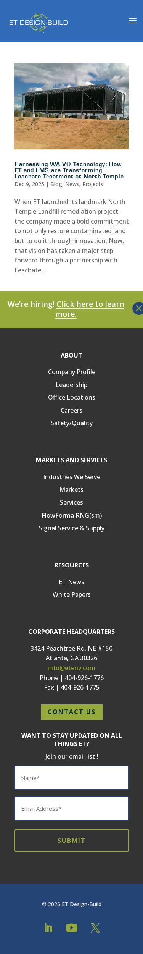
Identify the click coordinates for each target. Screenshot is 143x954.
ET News (71, 582)
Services (71, 502)
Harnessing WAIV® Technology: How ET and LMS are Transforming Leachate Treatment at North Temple (69, 170)
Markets (71, 489)
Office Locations (71, 397)
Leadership (71, 385)
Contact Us (72, 712)
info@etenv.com (71, 668)
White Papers (72, 594)
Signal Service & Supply (71, 528)
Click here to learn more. (89, 309)
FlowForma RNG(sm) (72, 515)
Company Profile (71, 372)
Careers (71, 410)
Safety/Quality (72, 423)
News (72, 184)
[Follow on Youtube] (71, 928)
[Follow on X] (95, 928)
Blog (56, 184)
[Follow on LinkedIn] (48, 928)
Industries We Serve (71, 477)
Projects (92, 184)
